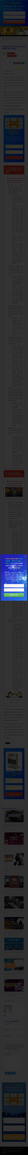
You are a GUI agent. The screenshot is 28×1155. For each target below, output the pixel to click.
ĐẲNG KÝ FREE (14, 595)
